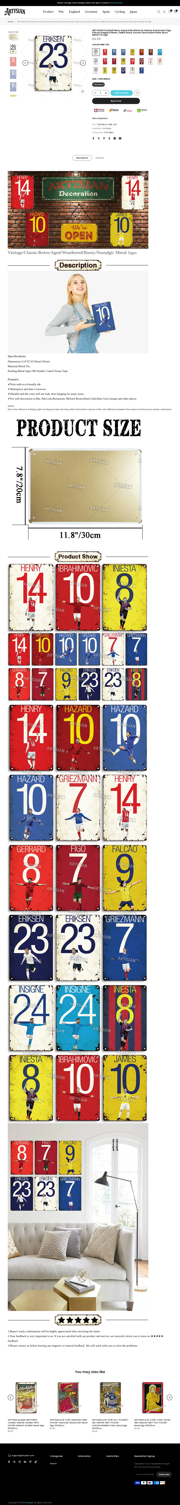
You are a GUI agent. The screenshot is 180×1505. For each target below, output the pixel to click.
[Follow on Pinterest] (30, 1462)
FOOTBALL (109, 132)
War (61, 11)
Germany (91, 11)
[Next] (83, 63)
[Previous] (25, 63)
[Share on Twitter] (98, 138)
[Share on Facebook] (93, 138)
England (74, 11)
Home (10, 22)
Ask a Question (100, 118)
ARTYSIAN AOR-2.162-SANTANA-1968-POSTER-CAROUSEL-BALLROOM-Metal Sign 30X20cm (69, 1422)
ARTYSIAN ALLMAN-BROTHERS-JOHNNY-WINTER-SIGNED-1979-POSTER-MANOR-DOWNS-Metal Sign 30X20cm (26, 1424)
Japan (133, 11)
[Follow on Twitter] (14, 1462)
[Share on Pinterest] (104, 138)
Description (82, 157)
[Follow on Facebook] (9, 1462)
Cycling (120, 11)
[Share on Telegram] (114, 138)
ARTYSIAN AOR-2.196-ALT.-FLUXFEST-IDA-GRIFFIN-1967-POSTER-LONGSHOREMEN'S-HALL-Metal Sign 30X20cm (110, 1424)
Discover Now (116, 3)
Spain (106, 11)
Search (53, 1463)
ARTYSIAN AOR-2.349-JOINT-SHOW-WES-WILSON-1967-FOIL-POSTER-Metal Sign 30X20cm (152, 1422)
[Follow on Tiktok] (35, 1462)
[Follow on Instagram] (19, 1462)
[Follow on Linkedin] (25, 1462)
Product (48, 11)
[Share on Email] (120, 138)
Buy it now (116, 101)
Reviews (100, 157)
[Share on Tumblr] (109, 138)
